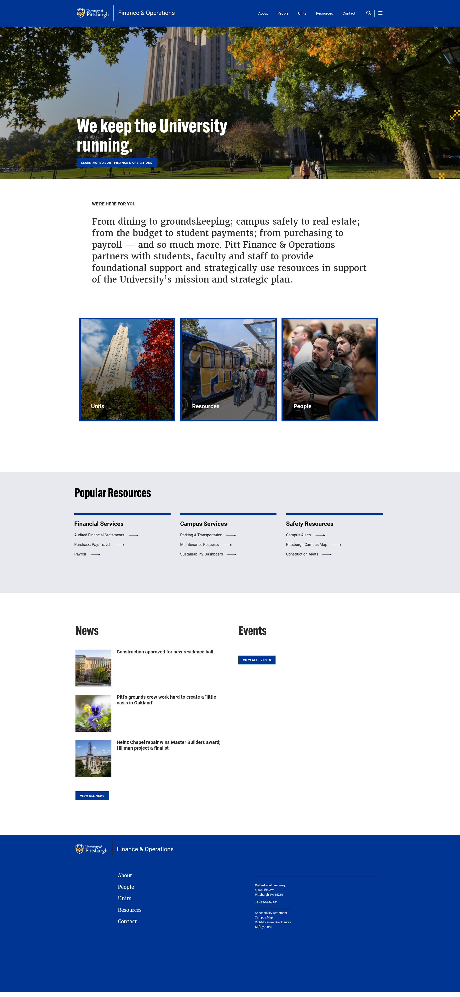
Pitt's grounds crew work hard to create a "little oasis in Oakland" (166, 700)
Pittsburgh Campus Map (307, 544)
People (282, 13)
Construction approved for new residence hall (165, 651)
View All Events (257, 660)
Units (302, 13)
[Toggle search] (370, 13)
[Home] (95, 13)
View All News (92, 796)
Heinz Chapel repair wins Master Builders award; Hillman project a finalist (168, 745)
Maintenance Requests (199, 544)
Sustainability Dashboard (201, 553)
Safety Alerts (263, 926)
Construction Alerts (302, 553)
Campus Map (264, 917)
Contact (349, 13)
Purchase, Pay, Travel (92, 544)
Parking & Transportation (201, 534)
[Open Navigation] (381, 13)
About (263, 13)
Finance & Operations (146, 13)
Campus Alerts (299, 534)
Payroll (80, 553)
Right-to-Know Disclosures (273, 922)
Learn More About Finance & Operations (116, 162)
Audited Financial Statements (99, 534)
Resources (324, 13)
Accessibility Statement (271, 913)
